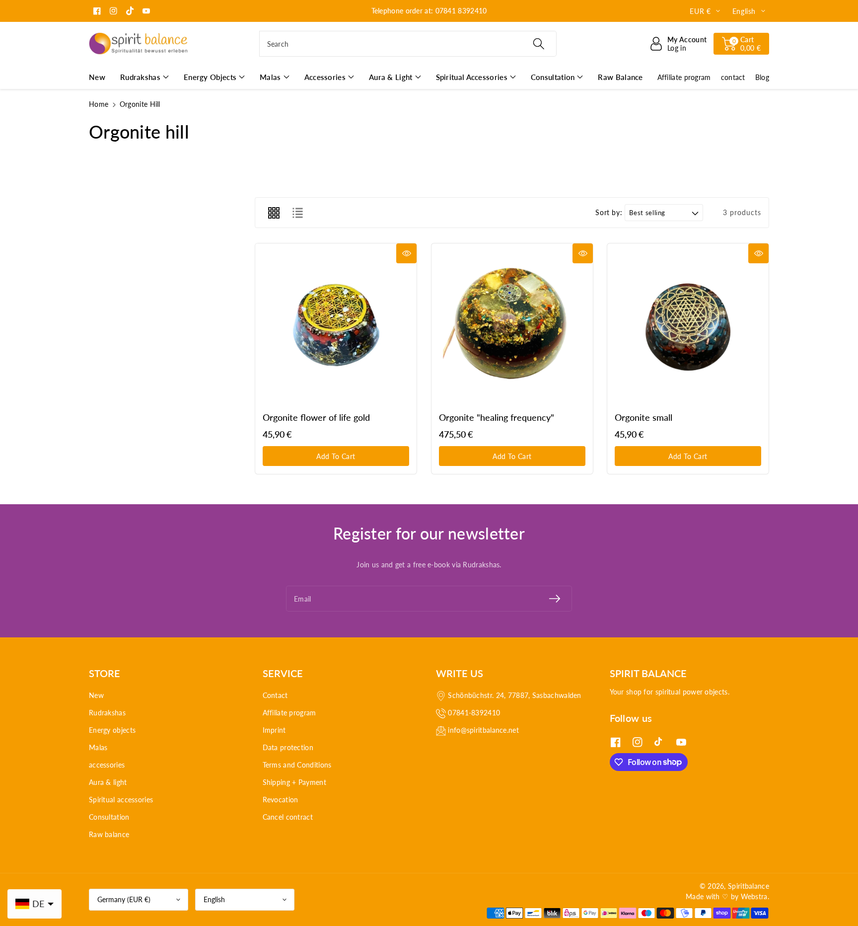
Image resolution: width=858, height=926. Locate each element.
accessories (107, 765)
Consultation (109, 817)
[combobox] (408, 43)
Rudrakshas (107, 712)
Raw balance (109, 834)
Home (98, 104)
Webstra (754, 896)
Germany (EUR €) (123, 899)
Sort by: (608, 213)
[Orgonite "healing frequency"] (512, 324)
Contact (275, 695)
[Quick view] (406, 253)
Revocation (280, 799)
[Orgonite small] (688, 324)
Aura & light (108, 782)
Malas (98, 747)
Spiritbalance (748, 886)
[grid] (274, 213)
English (214, 899)
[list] (297, 213)
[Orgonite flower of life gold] (336, 324)
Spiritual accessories (121, 799)
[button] (741, 44)
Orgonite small (643, 417)
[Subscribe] (554, 599)
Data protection (288, 747)
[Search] (538, 43)
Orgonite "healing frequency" (496, 417)
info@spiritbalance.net (483, 730)
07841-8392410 (474, 712)
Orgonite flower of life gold (316, 417)
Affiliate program (289, 712)
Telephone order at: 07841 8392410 (429, 10)
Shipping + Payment (294, 782)
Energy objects (112, 730)
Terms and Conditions (297, 765)
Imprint (274, 730)
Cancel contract (288, 817)
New (96, 695)
